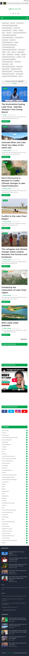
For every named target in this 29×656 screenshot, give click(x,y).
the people (15, 30)
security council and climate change (9, 76)
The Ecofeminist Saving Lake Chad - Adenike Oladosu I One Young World (13, 108)
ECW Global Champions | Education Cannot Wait (17, 571)
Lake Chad (13, 23)
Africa (3, 32)
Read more (5, 121)
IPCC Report (17, 54)
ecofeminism (12, 40)
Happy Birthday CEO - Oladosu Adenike (16, 552)
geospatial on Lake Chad (16, 69)
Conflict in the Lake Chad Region (14, 217)
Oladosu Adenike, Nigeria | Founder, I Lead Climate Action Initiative (18, 565)
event (11, 64)
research (13, 52)
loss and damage (19, 73)
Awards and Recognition (7, 27)
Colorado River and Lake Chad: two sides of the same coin (14, 145)
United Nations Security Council (8, 56)
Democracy (9, 32)
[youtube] (18, 13)
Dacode (5, 115)
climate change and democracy (19, 32)
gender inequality (5, 69)
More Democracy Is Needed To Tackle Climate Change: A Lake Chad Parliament (13, 182)
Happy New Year (10, 54)
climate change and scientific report (9, 49)
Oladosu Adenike (7, 150)
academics (19, 56)
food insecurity (19, 66)
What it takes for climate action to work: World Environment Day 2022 (17, 618)
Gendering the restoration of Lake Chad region (14, 290)
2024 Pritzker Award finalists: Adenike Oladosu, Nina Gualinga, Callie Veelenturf (18, 578)
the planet (21, 30)
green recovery (17, 27)
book (24, 56)
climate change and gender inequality (10, 25)
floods (9, 52)
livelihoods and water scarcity (8, 73)
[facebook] (10, 13)
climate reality (5, 40)
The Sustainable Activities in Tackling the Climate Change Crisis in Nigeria (18, 631)
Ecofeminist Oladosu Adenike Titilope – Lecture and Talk (18, 558)
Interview (16, 42)
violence (20, 76)
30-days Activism (20, 23)
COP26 (3, 54)
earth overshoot (5, 64)
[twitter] (13, 13)
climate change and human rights (9, 35)
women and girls (20, 52)
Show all (14, 83)
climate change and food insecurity (9, 44)
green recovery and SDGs (7, 71)
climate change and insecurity (8, 47)
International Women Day (7, 42)
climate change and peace (7, 61)
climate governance (19, 37)
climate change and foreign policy (9, 59)
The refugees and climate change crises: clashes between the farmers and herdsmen (14, 253)
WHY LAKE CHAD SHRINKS (10, 324)
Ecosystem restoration (6, 30)
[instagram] (16, 13)
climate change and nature (7, 37)
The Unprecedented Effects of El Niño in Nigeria (17, 637)
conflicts (4, 52)
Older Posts (24, 339)
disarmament (17, 61)
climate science (21, 49)
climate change (5, 23)
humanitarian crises (18, 71)
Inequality (23, 54)
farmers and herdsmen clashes (8, 66)
